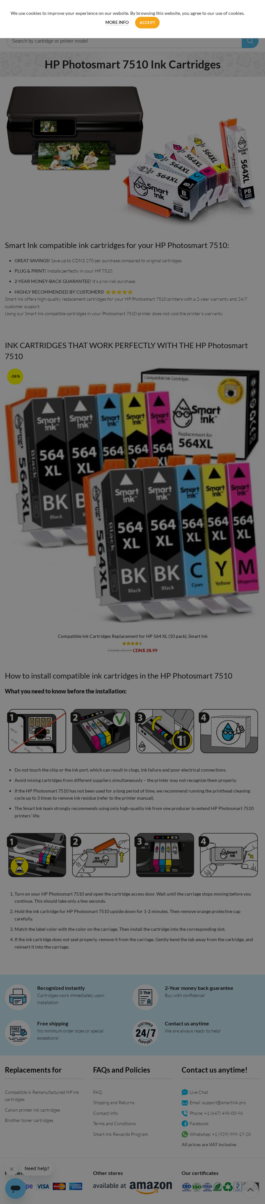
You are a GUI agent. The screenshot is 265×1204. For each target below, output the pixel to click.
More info (117, 22)
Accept (147, 22)
